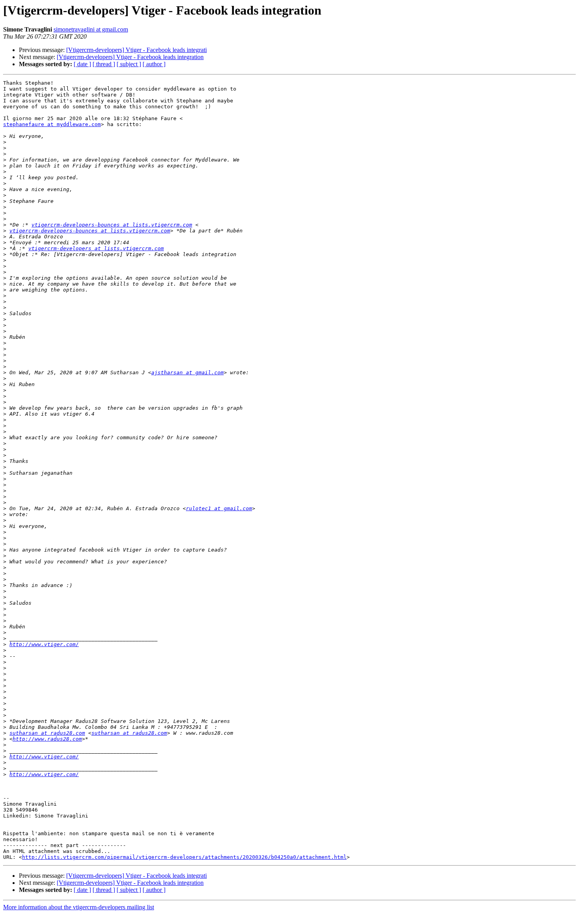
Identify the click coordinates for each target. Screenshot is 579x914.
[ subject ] (129, 64)
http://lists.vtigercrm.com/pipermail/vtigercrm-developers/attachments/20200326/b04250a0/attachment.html (184, 857)
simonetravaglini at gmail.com (91, 29)
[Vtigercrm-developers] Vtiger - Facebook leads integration (130, 57)
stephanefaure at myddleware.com (52, 124)
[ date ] (82, 64)
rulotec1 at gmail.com (219, 508)
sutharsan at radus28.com (47, 733)
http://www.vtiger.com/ (44, 644)
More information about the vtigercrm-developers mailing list (78, 907)
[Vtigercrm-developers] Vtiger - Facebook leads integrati (136, 49)
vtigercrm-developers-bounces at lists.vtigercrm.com (112, 225)
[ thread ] (104, 64)
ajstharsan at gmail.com (187, 372)
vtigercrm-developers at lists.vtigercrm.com (96, 248)
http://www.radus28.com (47, 739)
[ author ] (154, 64)
